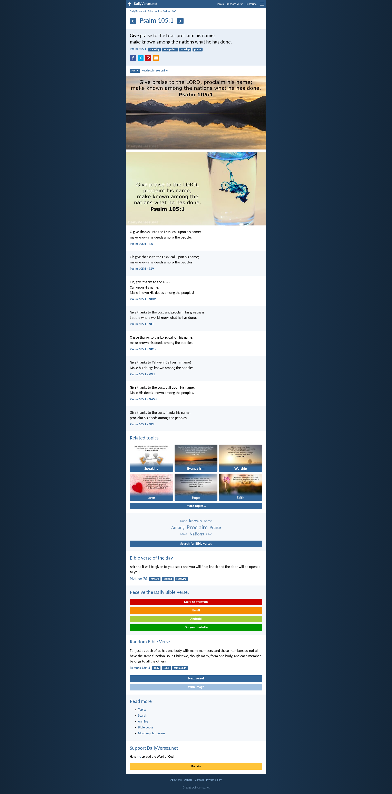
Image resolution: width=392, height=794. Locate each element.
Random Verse (234, 4)
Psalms (166, 11)
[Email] (157, 59)
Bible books (154, 11)
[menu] (262, 5)
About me (176, 780)
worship (185, 49)
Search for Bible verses (196, 543)
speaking (154, 49)
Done (183, 521)
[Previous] (133, 21)
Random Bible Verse (150, 642)
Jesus (166, 668)
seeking (168, 579)
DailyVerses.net (138, 11)
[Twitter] (141, 59)
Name (208, 521)
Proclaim (197, 528)
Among (178, 527)
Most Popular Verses (151, 733)
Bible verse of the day (151, 558)
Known (195, 521)
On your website (196, 627)
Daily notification (196, 602)
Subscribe (251, 4)
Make (184, 534)
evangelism (170, 49)
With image (196, 687)
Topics (220, 4)
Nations (197, 534)
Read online (155, 70)
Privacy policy (214, 780)
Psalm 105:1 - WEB (142, 374)
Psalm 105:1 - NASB (143, 399)
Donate (196, 766)
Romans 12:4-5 (140, 668)
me (139, 756)
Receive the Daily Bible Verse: (159, 592)
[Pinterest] (149, 59)
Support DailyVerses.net (154, 748)
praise (197, 49)
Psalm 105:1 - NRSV (143, 349)
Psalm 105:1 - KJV (142, 244)
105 (174, 11)
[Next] (180, 21)
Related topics (144, 438)
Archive (143, 721)
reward (155, 579)
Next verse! (196, 678)
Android (196, 619)
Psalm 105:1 (138, 49)
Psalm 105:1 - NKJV (143, 299)
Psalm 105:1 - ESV (142, 269)
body (156, 668)
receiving (181, 579)
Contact (199, 780)
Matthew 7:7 (138, 578)
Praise (215, 527)
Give (209, 534)
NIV (133, 70)
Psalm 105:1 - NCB (142, 424)
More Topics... (196, 506)
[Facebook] (134, 59)
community (180, 668)
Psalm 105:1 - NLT (142, 324)
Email (196, 610)
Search (142, 715)
